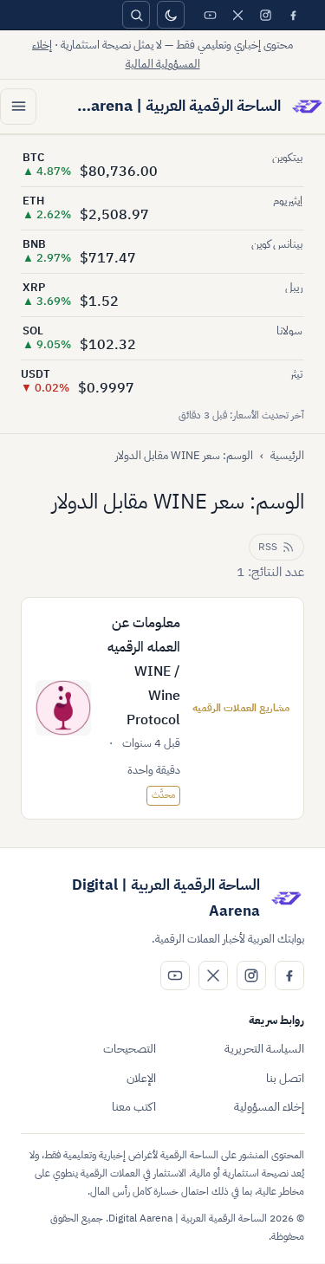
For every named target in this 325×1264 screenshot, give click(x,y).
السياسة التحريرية (264, 1049)
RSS (267, 546)
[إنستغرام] (265, 14)
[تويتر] (237, 14)
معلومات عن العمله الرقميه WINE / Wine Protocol (143, 671)
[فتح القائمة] (18, 106)
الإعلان (141, 1078)
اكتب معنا (134, 1107)
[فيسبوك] (293, 14)
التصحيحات (129, 1049)
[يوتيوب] (209, 14)
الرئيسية (287, 455)
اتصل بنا (285, 1078)
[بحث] (136, 15)
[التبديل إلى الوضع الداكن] (171, 15)
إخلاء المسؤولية (269, 1107)
